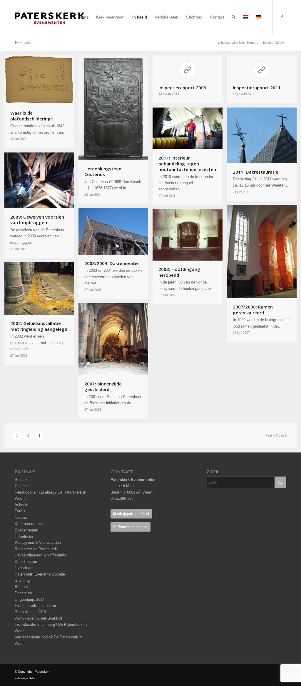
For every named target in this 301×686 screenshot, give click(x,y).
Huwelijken (24, 536)
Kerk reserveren (28, 523)
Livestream (24, 568)
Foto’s (20, 511)
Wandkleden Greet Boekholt (38, 618)
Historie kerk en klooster (35, 605)
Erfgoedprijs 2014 (29, 599)
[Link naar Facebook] (281, 17)
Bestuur (21, 587)
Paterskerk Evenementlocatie (40, 574)
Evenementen (26, 530)
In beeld (21, 505)
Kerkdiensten (26, 561)
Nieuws (21, 517)
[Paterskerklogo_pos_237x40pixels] (49, 29)
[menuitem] (83, 17)
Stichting (22, 580)
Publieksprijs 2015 (30, 612)
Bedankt (22, 479)
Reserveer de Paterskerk (36, 549)
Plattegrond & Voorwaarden (38, 542)
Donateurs (23, 593)
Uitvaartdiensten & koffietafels (40, 555)
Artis (32, 678)
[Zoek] (233, 17)
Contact (21, 486)
